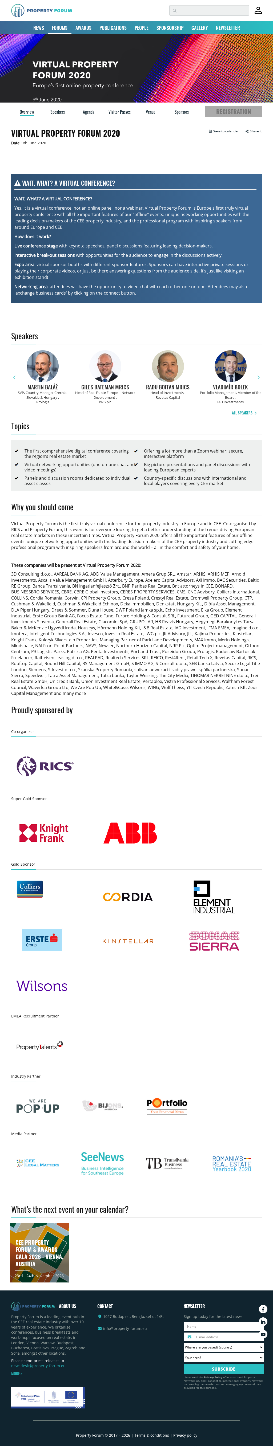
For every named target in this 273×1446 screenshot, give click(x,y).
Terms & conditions (151, 1435)
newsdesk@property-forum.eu (38, 1365)
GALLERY (199, 27)
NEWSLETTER (228, 27)
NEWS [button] (38, 27)
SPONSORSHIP (169, 27)
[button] (223, 131)
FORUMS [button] (59, 27)
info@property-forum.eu (125, 1328)
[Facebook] (263, 1309)
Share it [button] (255, 131)
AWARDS (83, 27)
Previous (14, 377)
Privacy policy (185, 1435)
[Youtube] (263, 1334)
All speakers (242, 413)
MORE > (16, 1373)
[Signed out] (258, 12)
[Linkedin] (263, 1321)
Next (258, 377)
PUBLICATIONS (113, 27)
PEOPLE (141, 27)
